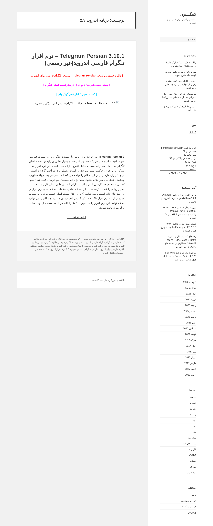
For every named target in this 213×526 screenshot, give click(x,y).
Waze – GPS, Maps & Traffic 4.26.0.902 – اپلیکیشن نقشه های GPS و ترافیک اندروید (180, 243)
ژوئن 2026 (191, 293)
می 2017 (191, 351)
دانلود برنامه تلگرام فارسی (70, 242)
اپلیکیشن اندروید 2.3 (68, 239)
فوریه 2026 (190, 299)
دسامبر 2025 (189, 311)
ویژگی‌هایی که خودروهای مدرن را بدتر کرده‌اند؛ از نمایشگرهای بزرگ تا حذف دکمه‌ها (179, 97)
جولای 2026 (190, 288)
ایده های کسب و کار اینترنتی (182, 236)
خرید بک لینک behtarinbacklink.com (178, 148)
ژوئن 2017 (191, 346)
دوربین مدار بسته (188, 207)
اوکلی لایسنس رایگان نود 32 (182, 158)
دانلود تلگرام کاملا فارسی (56, 246)
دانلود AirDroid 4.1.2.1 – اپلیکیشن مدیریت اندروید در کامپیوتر (178, 198)
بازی (194, 420)
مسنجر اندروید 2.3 (75, 249)
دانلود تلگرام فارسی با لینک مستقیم (86, 246)
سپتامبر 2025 (189, 328)
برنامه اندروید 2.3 (49, 239)
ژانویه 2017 (190, 375)
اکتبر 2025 (191, 322)
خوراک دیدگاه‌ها (189, 506)
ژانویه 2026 (190, 305)
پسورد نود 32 (190, 155)
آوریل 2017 (190, 357)
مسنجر (192, 461)
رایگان (193, 168)
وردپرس (192, 512)
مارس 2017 (190, 363)
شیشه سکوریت (188, 224)
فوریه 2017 (190, 369)
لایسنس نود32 (189, 151)
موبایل (193, 466)
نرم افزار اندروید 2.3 (55, 249)
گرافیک (192, 455)
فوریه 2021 (190, 334)
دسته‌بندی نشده (188, 443)
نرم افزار (191, 472)
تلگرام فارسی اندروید (94, 242)
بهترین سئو (191, 165)
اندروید (193, 403)
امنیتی (193, 397)
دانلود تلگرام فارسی (47, 242)
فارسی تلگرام (91, 249)
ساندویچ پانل (190, 252)
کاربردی (192, 449)
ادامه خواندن (76, 216)
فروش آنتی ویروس (178, 172)
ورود (194, 495)
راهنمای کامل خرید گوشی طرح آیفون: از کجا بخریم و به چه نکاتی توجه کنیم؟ (180, 84)
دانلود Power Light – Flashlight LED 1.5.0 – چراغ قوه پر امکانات (178, 227)
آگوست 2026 (189, 282)
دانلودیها (119, 207)
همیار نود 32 (190, 162)
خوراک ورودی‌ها (188, 500)
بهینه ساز (191, 437)
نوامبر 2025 (190, 317)
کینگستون (188, 14)
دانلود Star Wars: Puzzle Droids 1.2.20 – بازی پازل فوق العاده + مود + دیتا (179, 256)
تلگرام (74, 184)
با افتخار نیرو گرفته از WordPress (108, 280)
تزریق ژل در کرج (188, 195)
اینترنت (192, 409)
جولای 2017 (190, 340)
